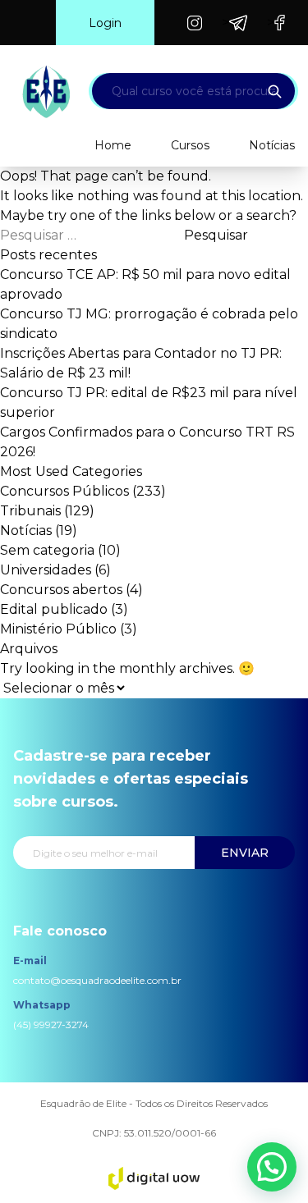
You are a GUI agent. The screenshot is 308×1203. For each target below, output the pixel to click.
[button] (272, 1167)
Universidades (45, 570)
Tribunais (30, 511)
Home (112, 145)
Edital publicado (54, 609)
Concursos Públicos (64, 491)
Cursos (190, 145)
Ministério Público (58, 629)
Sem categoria (47, 550)
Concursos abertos (61, 589)
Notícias (272, 145)
